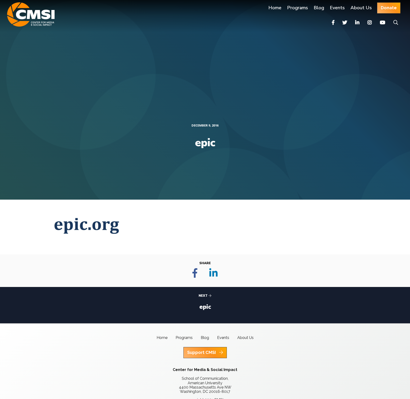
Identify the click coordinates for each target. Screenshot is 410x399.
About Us (361, 8)
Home (274, 8)
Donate (389, 7)
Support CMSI (202, 352)
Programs (184, 337)
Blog (319, 8)
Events (337, 8)
